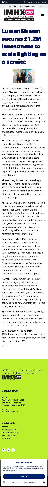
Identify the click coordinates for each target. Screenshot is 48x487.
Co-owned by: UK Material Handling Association (24, 6)
